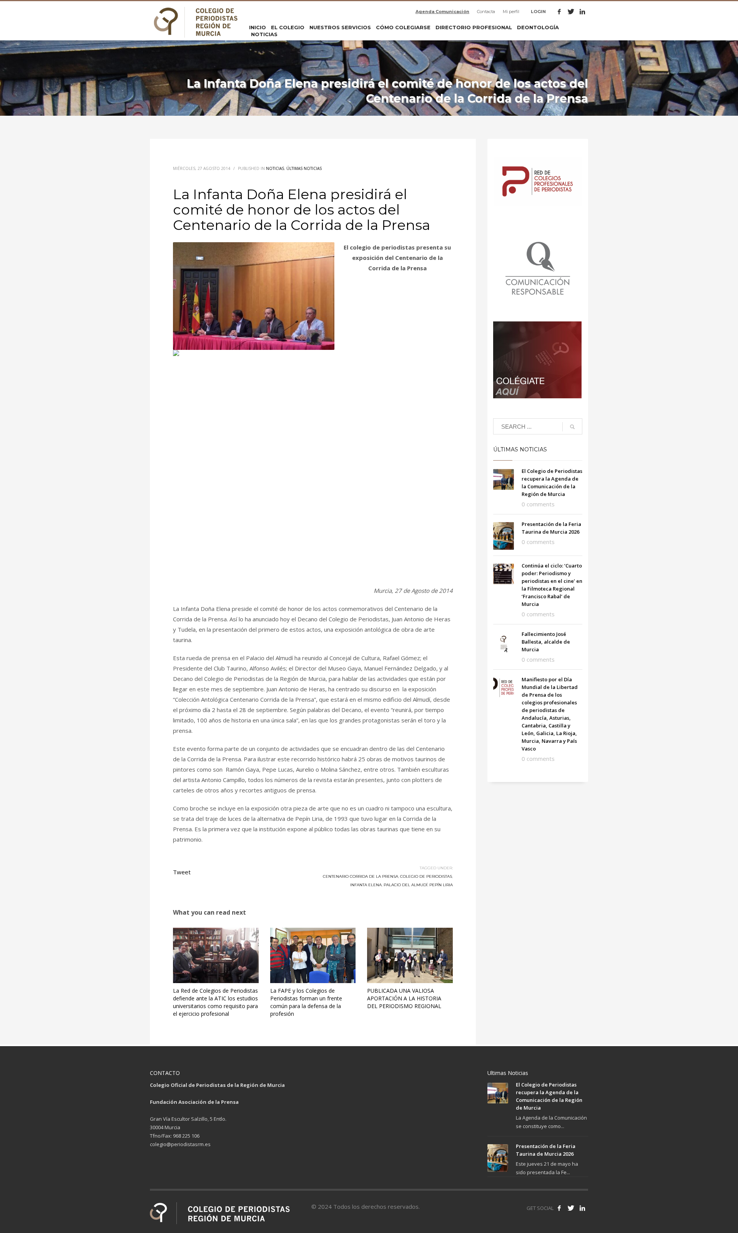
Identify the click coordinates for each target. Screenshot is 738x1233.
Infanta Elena (366, 884)
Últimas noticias (304, 168)
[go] (572, 427)
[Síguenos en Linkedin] (582, 1208)
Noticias (275, 168)
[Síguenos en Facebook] (559, 1208)
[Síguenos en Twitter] (571, 1208)
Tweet (182, 872)
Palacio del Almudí (405, 884)
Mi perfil (511, 11)
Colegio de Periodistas (426, 876)
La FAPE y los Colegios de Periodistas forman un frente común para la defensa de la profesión (306, 1002)
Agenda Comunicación (442, 11)
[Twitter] (571, 11)
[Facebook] (559, 11)
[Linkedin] (582, 11)
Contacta (486, 11)
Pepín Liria (441, 884)
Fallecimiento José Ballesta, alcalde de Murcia (546, 642)
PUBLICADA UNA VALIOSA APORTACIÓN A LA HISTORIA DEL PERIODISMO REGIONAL (404, 998)
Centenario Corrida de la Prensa (360, 876)
